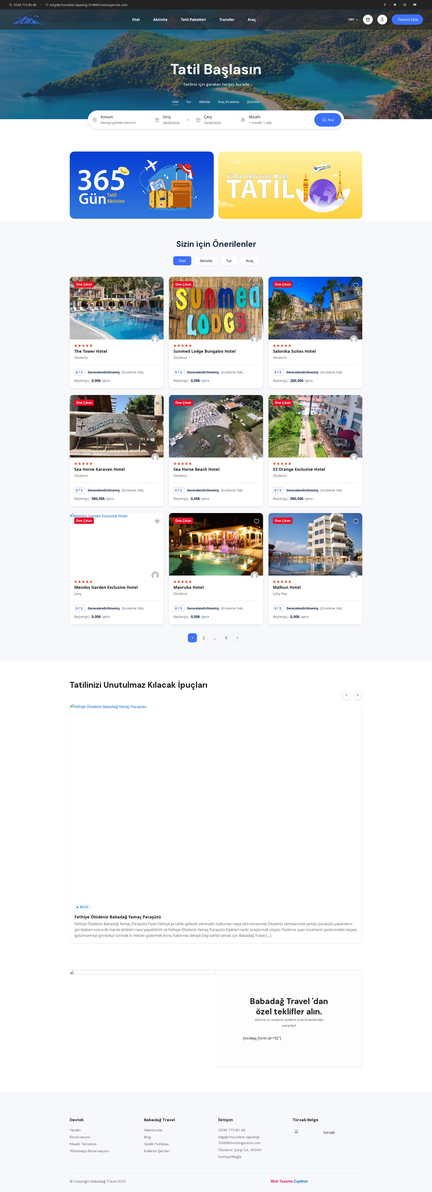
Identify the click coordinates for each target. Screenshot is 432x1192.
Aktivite (160, 19)
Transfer (226, 19)
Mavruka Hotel (188, 587)
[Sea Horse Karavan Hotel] (117, 426)
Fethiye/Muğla (229, 1156)
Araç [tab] (250, 260)
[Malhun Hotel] (315, 544)
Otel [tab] (175, 102)
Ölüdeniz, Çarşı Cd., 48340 (240, 1149)
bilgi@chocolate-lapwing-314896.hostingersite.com (88, 5)
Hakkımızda (153, 1130)
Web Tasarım (282, 1181)
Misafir (255, 116)
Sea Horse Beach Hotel (196, 469)
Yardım (75, 1130)
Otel (136, 19)
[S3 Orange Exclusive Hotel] (315, 426)
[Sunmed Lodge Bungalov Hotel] (216, 308)
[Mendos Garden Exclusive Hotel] (117, 544)
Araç (252, 19)
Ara (330, 119)
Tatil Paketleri (193, 19)
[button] (368, 20)
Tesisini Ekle (408, 19)
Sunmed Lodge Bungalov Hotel (204, 351)
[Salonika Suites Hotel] (315, 308)
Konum (107, 116)
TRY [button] (351, 19)
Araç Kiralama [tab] (228, 102)
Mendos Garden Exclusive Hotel (106, 587)
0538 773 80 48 (25, 5)
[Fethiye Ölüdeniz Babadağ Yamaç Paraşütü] (216, 801)
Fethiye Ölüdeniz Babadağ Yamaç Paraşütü (117, 917)
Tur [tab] (188, 102)
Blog (84, 907)
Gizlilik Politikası (156, 1144)
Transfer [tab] (253, 102)
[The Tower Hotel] (117, 308)
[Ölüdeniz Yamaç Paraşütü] (28, 20)
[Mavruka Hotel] (216, 544)
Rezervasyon (80, 1137)
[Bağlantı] (237, 637)
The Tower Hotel (90, 351)
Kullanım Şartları (157, 1151)
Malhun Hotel (287, 587)
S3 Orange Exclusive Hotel (299, 469)
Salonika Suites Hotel (295, 351)
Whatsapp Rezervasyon (89, 1151)
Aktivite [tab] (204, 102)
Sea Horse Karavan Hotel (99, 469)
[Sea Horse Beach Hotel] (216, 426)
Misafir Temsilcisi (83, 1144)
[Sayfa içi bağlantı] (385, 5)
